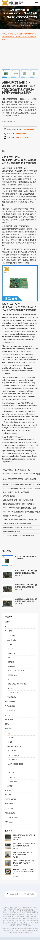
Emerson (10, 644)
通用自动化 (9, 822)
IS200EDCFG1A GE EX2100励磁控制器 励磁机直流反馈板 (26, 572)
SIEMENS (9, 795)
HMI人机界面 (10, 706)
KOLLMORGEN (13, 755)
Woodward (11, 711)
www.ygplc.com (27, 932)
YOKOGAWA (12, 697)
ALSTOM (10, 738)
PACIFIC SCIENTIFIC (15, 764)
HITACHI (10, 662)
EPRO (9, 742)
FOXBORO (11, 653)
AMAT (7, 622)
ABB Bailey (11, 636)
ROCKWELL (9, 790)
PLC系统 (12, 121)
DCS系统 (8, 631)
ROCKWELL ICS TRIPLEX (16, 684)
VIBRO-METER (11, 799)
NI (8, 679)
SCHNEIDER (12, 781)
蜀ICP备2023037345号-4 (19, 930)
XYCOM (10, 786)
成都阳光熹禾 (13, 932)
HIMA (9, 657)
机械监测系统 (10, 813)
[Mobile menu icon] (36, 3)
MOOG (10, 808)
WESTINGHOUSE (14, 693)
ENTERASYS (10, 701)
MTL (7, 724)
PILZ (9, 768)
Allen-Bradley (12, 640)
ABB (8, 121)
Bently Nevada (12, 818)
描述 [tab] (4, 151)
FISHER (10, 649)
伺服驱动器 (9, 803)
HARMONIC (11, 751)
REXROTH (11, 777)
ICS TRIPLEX (10, 715)
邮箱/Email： (18, 133)
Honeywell (11, 666)
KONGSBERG (12, 760)
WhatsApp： (17, 137)
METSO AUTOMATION (15, 671)
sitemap (19, 932)
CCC (7, 626)
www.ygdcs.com (33, 930)
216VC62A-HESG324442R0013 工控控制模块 (26, 558)
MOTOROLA (12, 675)
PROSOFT (11, 773)
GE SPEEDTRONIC (14, 746)
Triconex (10, 688)
